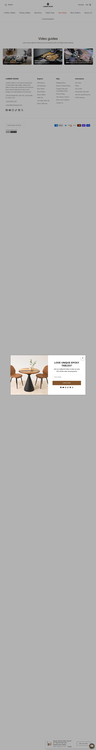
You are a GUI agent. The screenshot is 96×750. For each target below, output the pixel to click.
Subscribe (67, 383)
